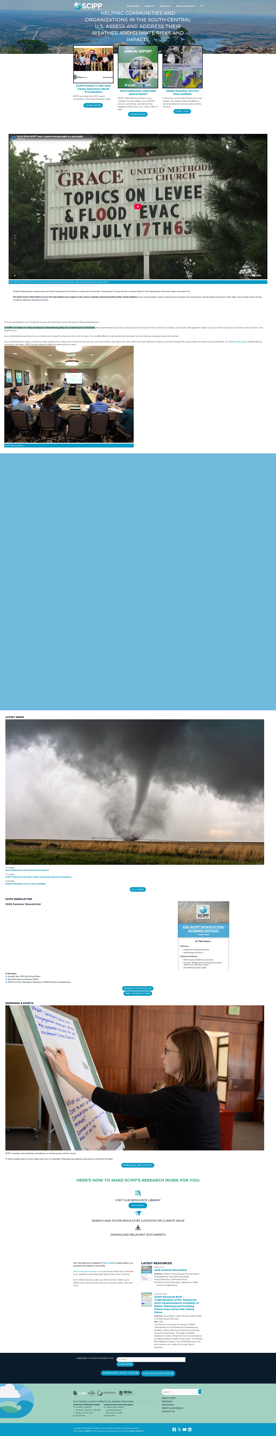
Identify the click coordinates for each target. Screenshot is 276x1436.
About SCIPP (168, 1398)
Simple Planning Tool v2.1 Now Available (25, 884)
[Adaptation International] (106, 1393)
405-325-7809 (80, 1415)
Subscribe (125, 1364)
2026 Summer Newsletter (170, 1270)
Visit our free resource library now (87, 1271)
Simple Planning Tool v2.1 (182, 90)
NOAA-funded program (238, 341)
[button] (140, 6)
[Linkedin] (190, 1429)
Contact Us (168, 1411)
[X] (179, 1429)
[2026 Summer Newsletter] (146, 1273)
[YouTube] (185, 1429)
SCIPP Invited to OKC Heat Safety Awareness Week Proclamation (93, 88)
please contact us (136, 1431)
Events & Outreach (172, 1408)
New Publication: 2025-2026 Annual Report (138, 92)
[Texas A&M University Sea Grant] (91, 1393)
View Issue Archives (157, 1373)
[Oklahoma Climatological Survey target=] (75, 1393)
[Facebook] (174, 1429)
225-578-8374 (111, 1415)
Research (167, 1401)
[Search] (200, 1391)
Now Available (182, 94)
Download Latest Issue (119, 1373)
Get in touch (109, 1263)
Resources (168, 1405)
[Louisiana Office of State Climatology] (82, 1393)
